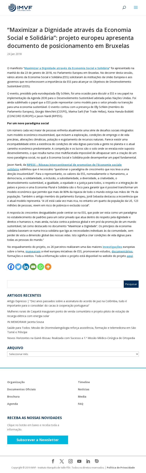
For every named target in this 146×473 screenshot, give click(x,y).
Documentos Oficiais (21, 389)
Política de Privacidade (121, 467)
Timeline (84, 382)
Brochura (13, 396)
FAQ (80, 404)
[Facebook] (11, 266)
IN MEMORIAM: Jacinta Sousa (25, 322)
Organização (16, 382)
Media (82, 396)
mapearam (32, 251)
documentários (122, 251)
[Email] (33, 266)
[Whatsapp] (40, 266)
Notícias (83, 389)
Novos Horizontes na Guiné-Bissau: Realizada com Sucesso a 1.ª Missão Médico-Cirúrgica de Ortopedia (71, 338)
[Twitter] (18, 266)
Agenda (12, 404)
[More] (48, 266)
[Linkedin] (25, 266)
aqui (130, 256)
